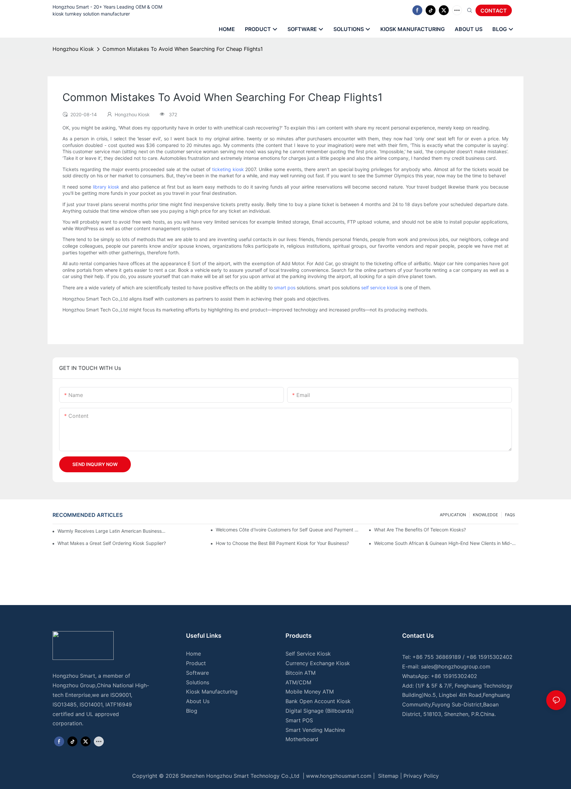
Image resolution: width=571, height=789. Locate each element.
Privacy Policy (421, 775)
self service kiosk (379, 287)
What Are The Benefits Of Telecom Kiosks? (420, 529)
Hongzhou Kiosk (73, 49)
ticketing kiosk (228, 169)
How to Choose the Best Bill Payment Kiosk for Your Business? (282, 543)
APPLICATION (453, 514)
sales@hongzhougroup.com (455, 666)
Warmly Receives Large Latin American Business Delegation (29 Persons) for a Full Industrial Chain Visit (111, 531)
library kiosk (106, 187)
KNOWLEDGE (485, 514)
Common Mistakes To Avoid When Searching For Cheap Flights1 (182, 49)
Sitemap (387, 775)
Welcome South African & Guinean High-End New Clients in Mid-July (446, 543)
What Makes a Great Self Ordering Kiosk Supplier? (111, 543)
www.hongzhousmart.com (338, 775)
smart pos (284, 287)
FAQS (510, 514)
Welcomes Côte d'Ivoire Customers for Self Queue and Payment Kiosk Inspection (288, 529)
